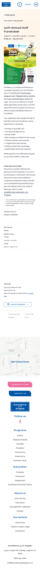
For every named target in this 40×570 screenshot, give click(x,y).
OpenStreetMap (28, 375)
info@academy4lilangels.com (20, 563)
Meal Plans (20, 522)
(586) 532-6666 (20, 558)
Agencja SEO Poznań (17, 375)
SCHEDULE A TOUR (20, 384)
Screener (20, 472)
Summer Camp (20, 460)
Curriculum (20, 476)
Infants (20, 435)
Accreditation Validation (20, 507)
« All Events (9, 15)
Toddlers (20, 444)
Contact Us (20, 393)
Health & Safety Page (20, 526)
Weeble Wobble (20, 439)
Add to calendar (18, 304)
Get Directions (20, 361)
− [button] (3, 343)
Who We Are (20, 498)
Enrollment (20, 531)
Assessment (20, 480)
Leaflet (8, 375)
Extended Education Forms (20, 484)
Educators (20, 502)
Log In (28, 4)
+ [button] (3, 339)
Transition (20, 448)
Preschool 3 (20, 452)
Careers (20, 511)
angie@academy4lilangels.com (16, 192)
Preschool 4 (20, 456)
